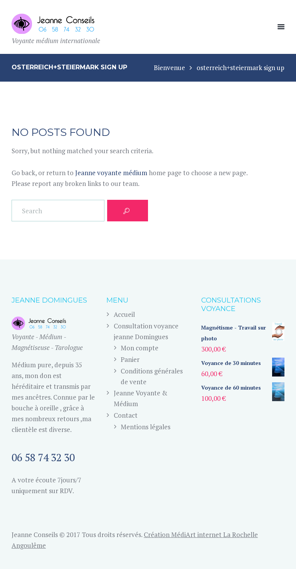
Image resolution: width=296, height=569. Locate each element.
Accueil (124, 314)
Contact (126, 415)
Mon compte (139, 347)
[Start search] (127, 210)
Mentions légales (145, 426)
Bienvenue (169, 67)
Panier (130, 359)
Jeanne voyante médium (111, 172)
